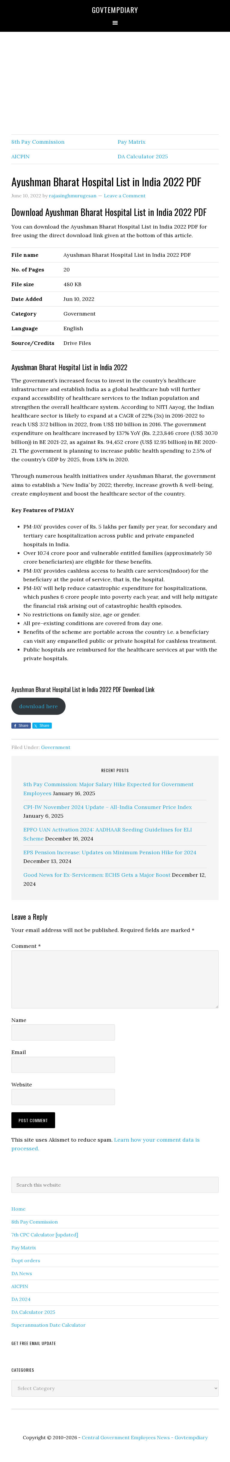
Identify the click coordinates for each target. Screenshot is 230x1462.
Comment (26, 945)
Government (55, 747)
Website (21, 1084)
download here (38, 706)
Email (18, 1052)
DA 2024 (21, 1299)
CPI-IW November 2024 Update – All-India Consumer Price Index (107, 807)
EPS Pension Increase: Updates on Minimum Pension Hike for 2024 (109, 852)
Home (18, 1209)
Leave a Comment (125, 196)
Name (18, 1020)
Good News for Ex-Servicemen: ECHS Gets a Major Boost (96, 874)
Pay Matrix (132, 141)
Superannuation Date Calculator (48, 1325)
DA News (21, 1273)
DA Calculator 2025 (143, 156)
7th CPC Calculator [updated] (44, 1235)
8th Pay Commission (37, 141)
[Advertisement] (114, 83)
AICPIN (20, 156)
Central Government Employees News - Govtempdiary (145, 1437)
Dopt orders (25, 1260)
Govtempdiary (115, 9)
